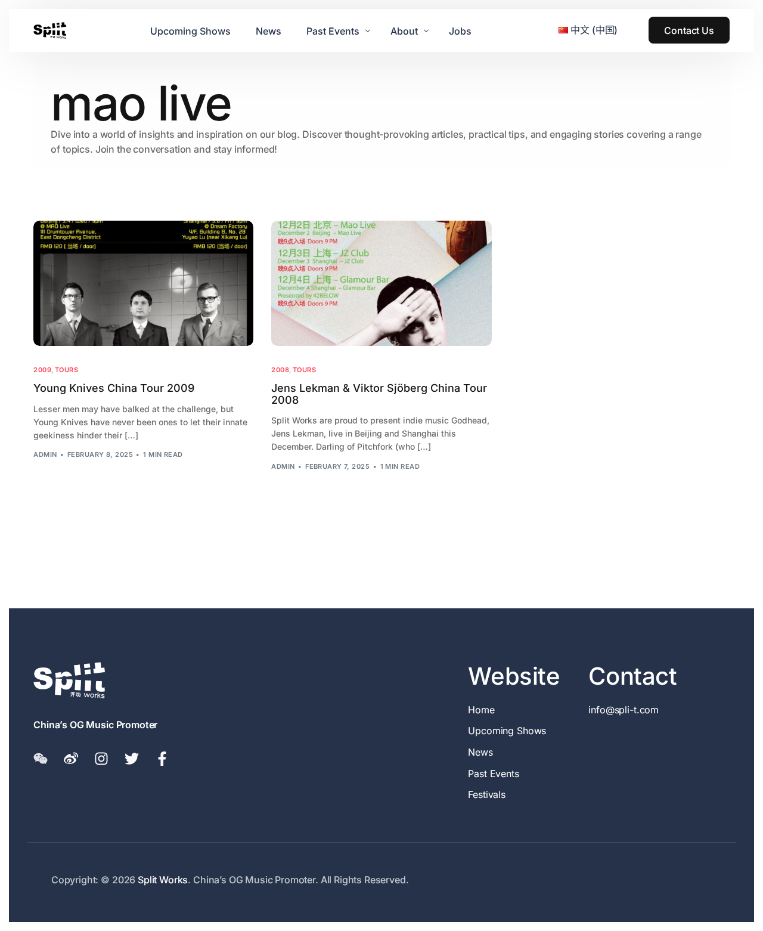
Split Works (163, 880)
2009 (42, 370)
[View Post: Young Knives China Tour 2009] (143, 283)
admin (45, 454)
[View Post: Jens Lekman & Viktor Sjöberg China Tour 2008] (381, 283)
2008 (280, 370)
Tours (66, 370)
